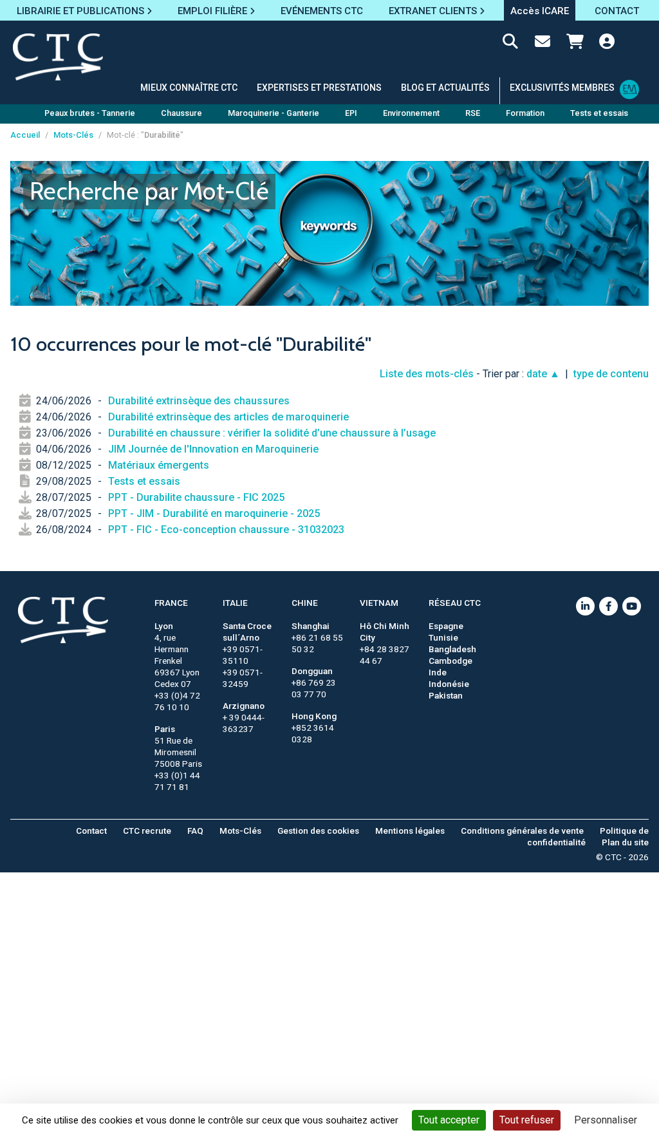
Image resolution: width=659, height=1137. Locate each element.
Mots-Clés (73, 135)
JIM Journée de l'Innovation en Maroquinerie (213, 449)
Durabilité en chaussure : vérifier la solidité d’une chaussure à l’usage (272, 433)
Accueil (25, 135)
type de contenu (611, 374)
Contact (91, 830)
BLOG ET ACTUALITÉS (445, 87)
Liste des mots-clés (427, 374)
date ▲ (543, 374)
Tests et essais (144, 481)
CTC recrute (147, 830)
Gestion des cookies (318, 830)
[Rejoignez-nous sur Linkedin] (585, 606)
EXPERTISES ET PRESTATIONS (319, 87)
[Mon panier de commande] (574, 44)
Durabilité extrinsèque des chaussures (199, 401)
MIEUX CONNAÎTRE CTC (188, 87)
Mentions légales (410, 830)
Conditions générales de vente (522, 830)
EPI (351, 113)
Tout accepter (448, 1120)
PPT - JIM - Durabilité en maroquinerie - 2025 (214, 513)
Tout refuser (526, 1120)
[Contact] (542, 44)
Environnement (411, 113)
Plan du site (625, 842)
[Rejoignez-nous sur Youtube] (631, 606)
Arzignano (244, 705)
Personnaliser (605, 1120)
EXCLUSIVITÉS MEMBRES (562, 87)
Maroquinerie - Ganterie (273, 113)
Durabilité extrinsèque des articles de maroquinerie (228, 417)
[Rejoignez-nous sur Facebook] (608, 606)
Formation (525, 113)
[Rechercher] (510, 44)
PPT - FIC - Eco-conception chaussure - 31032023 (226, 529)
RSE (472, 113)
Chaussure (181, 113)
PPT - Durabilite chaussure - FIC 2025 (196, 497)
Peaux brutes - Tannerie (89, 113)
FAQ (195, 830)
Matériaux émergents (158, 465)
